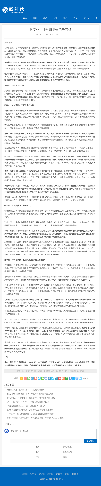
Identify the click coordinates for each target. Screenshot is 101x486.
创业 (55, 18)
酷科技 (67, 474)
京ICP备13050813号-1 (56, 479)
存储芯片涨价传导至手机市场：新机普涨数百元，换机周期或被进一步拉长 (35, 418)
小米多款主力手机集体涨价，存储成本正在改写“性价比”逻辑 (30, 410)
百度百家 (59, 474)
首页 (25, 18)
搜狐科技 (75, 474)
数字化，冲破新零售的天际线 (50, 30)
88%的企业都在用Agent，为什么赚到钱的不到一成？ (27, 406)
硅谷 (65, 18)
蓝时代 (13, 10)
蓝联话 (87, 18)
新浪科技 (42, 474)
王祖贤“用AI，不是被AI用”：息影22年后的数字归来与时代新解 (31, 398)
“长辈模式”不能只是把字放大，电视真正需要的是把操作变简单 (31, 414)
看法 (45, 18)
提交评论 (90, 441)
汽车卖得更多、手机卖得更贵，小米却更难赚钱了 (26, 390)
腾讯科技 (50, 474)
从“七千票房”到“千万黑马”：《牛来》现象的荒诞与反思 (28, 402)
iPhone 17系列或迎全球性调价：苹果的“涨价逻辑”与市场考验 (30, 394)
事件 (35, 18)
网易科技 (33, 474)
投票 (75, 18)
